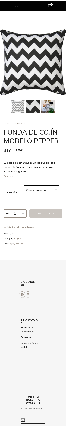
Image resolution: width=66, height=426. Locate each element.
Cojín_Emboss (15, 243)
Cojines (20, 123)
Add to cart (45, 213)
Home (7, 123)
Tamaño (12, 192)
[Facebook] (22, 294)
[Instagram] (28, 294)
